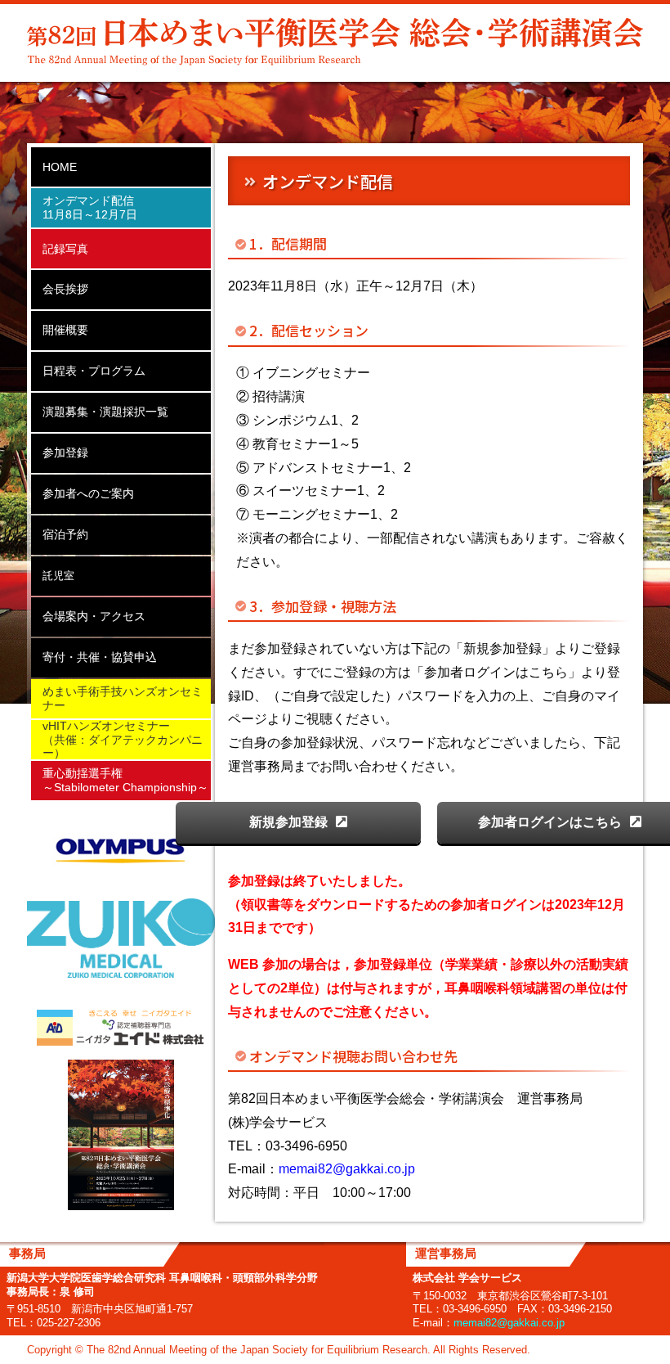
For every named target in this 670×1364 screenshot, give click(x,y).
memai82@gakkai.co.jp (347, 1169)
